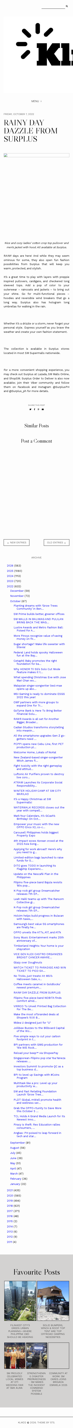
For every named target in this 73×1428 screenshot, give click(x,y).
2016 (10, 1216)
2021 (10, 1190)
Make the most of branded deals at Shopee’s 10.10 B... (36, 1016)
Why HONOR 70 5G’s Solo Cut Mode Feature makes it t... (37, 671)
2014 (10, 1226)
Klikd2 (22, 1422)
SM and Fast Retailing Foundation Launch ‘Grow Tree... (35, 1093)
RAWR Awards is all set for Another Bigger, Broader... (36, 720)
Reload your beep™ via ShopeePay (36, 1053)
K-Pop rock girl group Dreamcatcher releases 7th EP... (37, 892)
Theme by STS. (46, 1422)
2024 (10, 576)
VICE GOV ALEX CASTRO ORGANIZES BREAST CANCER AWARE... (38, 956)
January (15, 1184)
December (17, 590)
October (15, 601)
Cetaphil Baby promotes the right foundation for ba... (35, 662)
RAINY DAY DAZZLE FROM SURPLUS (37, 992)
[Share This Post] (34, 409)
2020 (10, 1195)
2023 (10, 581)
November (17, 595)
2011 (10, 1241)
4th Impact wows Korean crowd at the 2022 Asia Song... (38, 842)
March (14, 1173)
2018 (10, 1205)
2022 (10, 586)
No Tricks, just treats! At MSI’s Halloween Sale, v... (33, 977)
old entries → (56, 542)
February (16, 1178)
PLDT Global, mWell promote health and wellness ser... (37, 1101)
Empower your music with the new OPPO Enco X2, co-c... (36, 826)
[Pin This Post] (38, 409)
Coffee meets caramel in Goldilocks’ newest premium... (37, 986)
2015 (10, 1221)
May (13, 1163)
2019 (10, 1200)
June (13, 1158)
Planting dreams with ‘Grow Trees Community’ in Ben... (36, 607)
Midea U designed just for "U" (32, 1022)
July (13, 1152)
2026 (10, 565)
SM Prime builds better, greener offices (39, 614)
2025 (10, 570)
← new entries (16, 542)
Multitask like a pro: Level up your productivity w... (35, 1085)
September (18, 1142)
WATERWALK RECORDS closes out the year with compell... (39, 809)
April (13, 1168)
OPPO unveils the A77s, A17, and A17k (37, 932)
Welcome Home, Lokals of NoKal (35, 752)
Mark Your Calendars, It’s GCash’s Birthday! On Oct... (34, 817)
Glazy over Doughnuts (28, 962)
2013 (10, 1231)
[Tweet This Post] (30, 409)
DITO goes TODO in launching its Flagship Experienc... (35, 867)
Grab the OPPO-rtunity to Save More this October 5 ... (37, 1110)
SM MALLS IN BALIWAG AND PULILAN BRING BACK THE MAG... (38, 621)
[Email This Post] (43, 409)
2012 (10, 1236)
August (15, 1147)
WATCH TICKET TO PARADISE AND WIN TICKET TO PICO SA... (40, 969)
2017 (10, 1211)
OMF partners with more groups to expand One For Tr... (36, 704)
